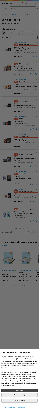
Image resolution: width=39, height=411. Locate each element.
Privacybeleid (21, 407)
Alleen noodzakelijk (19, 395)
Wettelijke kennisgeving (8, 407)
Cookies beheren (19, 401)
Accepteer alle (19, 390)
